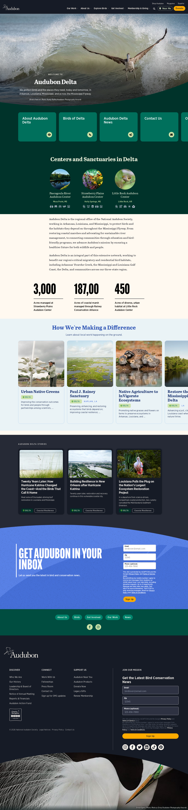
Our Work (71, 8)
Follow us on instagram (98, 627)
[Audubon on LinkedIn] (147, 747)
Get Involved (117, 8)
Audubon (11, 7)
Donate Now (80, 686)
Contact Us (153, 118)
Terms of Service (149, 574)
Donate (179, 8)
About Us (85, 8)
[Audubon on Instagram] (125, 747)
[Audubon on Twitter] (139, 747)
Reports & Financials (19, 698)
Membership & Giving (138, 8)
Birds (77, 617)
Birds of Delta (74, 118)
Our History (15, 681)
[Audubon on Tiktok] (154, 747)
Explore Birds (100, 8)
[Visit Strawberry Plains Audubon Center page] (92, 187)
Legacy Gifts (80, 691)
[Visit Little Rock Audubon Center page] (125, 187)
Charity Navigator (15, 715)
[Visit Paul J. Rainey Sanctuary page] (90, 382)
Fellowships (47, 681)
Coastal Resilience (45, 511)
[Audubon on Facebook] (132, 747)
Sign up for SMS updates (54, 696)
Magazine (171, 3)
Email (127, 546)
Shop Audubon (158, 3)
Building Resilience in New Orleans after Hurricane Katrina (90, 482)
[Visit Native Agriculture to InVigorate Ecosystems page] (139, 382)
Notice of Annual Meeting (21, 694)
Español (181, 3)
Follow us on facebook (90, 627)
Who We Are (15, 677)
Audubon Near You (83, 677)
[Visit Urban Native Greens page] (41, 382)
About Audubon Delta (35, 120)
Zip (126, 555)
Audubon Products (83, 681)
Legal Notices (45, 730)
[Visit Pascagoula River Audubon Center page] (60, 187)
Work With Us (48, 677)
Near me (166, 8)
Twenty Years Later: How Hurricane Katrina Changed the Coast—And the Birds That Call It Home (41, 482)
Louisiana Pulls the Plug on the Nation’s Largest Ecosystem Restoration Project (139, 482)
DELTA (28, 397)
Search (154, 8)
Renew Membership (83, 696)
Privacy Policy (134, 574)
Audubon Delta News (116, 120)
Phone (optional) (131, 564)
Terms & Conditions (138, 592)
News (128, 617)
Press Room (47, 686)
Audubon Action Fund (20, 703)
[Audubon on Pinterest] (161, 747)
